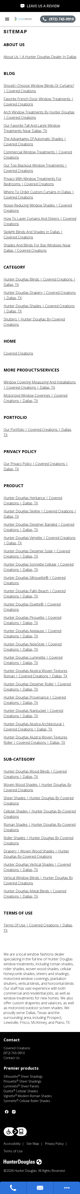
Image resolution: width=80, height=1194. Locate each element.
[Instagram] (14, 1112)
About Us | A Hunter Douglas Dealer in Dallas (40, 56)
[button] (7, 19)
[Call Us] (13, 1188)
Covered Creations (18, 353)
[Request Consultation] (40, 1188)
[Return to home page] (27, 19)
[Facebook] (7, 1112)
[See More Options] (67, 1188)
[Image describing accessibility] (15, 1131)
